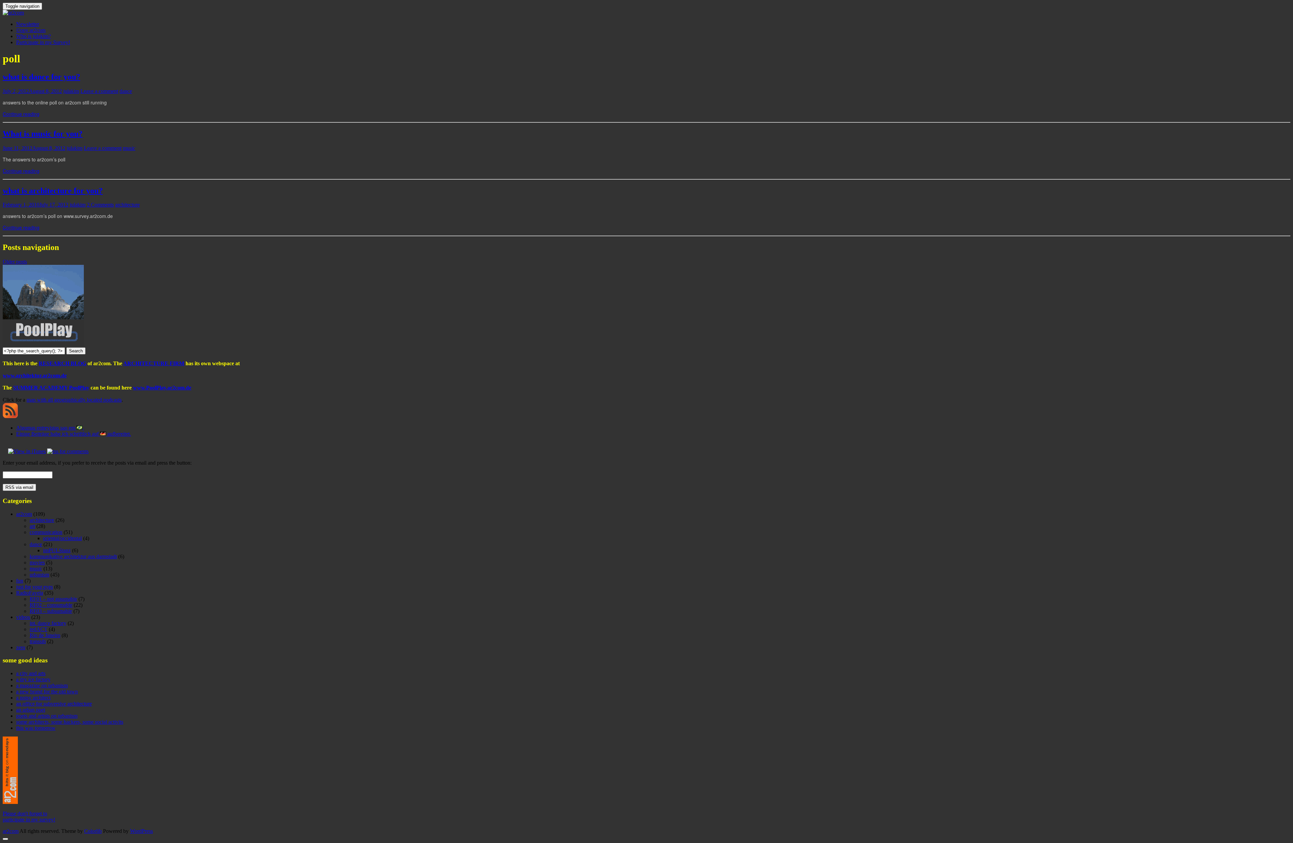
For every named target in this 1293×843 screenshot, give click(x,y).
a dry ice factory (33, 679)
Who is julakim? (33, 36)
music (129, 148)
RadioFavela (29, 593)
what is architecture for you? (53, 190)
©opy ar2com (30, 30)
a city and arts (30, 673)
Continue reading (21, 114)
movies (37, 562)
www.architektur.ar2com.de (35, 375)
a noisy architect (33, 697)
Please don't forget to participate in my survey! (29, 816)
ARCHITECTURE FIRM (153, 363)
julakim (71, 91)
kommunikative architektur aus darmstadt (73, 556)
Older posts (15, 261)
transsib (38, 641)
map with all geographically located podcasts (74, 400)
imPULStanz (57, 550)
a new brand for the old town (47, 691)
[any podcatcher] (10, 416)
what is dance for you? (41, 76)
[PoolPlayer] (43, 344)
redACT (38, 629)
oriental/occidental (62, 538)
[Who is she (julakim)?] (10, 802)
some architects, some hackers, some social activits (69, 722)
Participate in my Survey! (43, 42)
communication (46, 532)
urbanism (39, 574)
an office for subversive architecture (54, 704)
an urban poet (30, 710)
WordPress (141, 831)
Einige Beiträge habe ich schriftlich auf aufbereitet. (73, 434)
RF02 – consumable (51, 605)
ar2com (24, 514)
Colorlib (93, 831)
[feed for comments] (68, 451)
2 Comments (100, 205)
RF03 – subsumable (51, 611)
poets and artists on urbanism (46, 716)
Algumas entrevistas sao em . (50, 428)
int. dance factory (48, 623)
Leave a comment (99, 91)
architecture (127, 205)
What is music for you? (42, 133)
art (32, 526)
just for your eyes (34, 587)
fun (19, 581)
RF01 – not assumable (53, 599)
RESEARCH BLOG (62, 363)
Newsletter (27, 24)
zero (20, 647)
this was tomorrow (36, 728)
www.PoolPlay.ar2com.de (162, 388)
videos (23, 617)
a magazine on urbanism (42, 685)
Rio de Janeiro (45, 635)
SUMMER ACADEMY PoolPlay (51, 388)
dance (126, 91)
